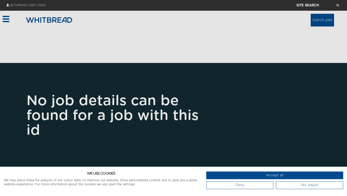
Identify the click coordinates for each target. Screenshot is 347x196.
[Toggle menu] (6, 19)
